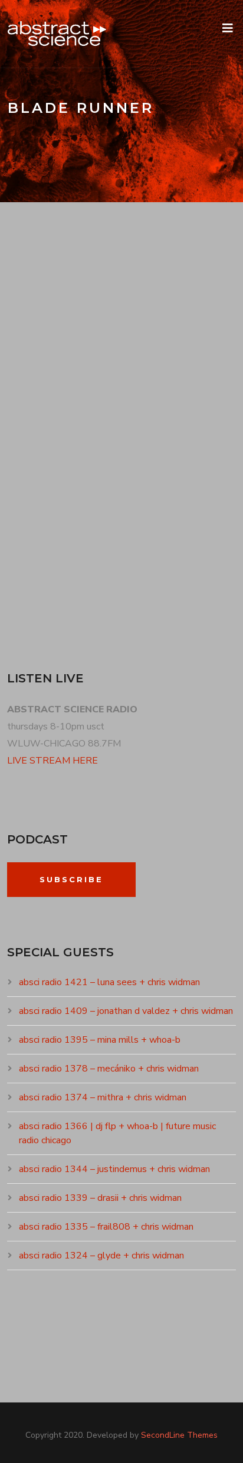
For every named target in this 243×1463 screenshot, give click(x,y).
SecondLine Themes (179, 1435)
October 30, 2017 (55, 394)
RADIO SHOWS (134, 394)
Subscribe (71, 879)
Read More (44, 594)
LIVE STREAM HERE (52, 760)
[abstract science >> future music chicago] (57, 34)
